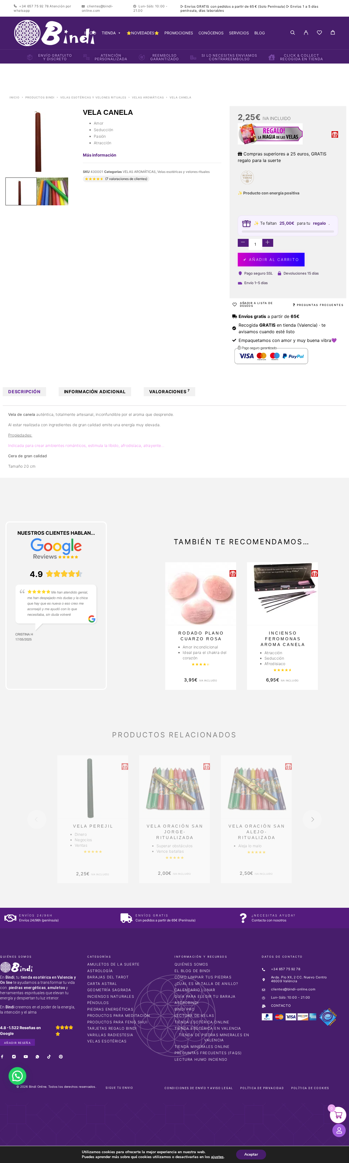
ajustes (217, 1157)
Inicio (15, 97)
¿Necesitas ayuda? (274, 915)
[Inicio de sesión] (306, 33)
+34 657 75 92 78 (34, 6)
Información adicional (95, 391)
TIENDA (109, 33)
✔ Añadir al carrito (271, 259)
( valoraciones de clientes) (126, 179)
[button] (16, 1079)
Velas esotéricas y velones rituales (93, 97)
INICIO (90, 33)
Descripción (24, 391)
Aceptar (251, 1154)
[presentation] (36, 819)
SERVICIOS (239, 33)
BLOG (259, 33)
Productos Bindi (40, 97)
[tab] (24, 391)
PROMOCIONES (178, 33)
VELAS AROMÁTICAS (148, 97)
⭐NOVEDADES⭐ (143, 33)
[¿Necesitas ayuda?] (243, 918)
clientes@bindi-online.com (97, 8)
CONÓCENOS (211, 33)
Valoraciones (169, 391)
